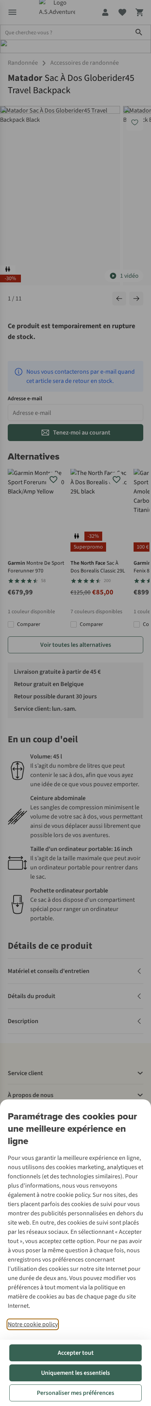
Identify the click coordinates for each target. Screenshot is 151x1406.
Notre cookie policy (33, 1324)
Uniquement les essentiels (75, 1373)
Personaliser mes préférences (75, 1393)
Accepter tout (76, 1353)
